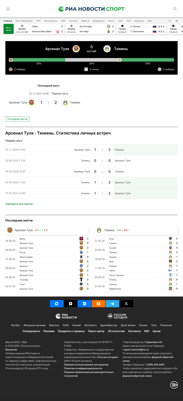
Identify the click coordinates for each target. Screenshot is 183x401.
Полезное (166, 325)
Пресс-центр (96, 331)
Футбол (15, 325)
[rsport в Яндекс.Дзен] (70, 303)
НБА (150, 21)
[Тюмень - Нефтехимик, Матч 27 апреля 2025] (117, 230)
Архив (156, 331)
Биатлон (54, 325)
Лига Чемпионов (24, 21)
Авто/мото (90, 325)
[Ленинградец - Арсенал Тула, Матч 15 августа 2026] (42, 230)
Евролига (139, 21)
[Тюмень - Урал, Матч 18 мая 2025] (124, 230)
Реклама (48, 331)
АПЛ (63, 21)
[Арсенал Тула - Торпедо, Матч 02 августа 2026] (38, 230)
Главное (8, 21)
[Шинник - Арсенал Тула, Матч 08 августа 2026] (40, 230)
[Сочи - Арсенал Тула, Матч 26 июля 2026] (36, 230)
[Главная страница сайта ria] (79, 9)
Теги (154, 325)
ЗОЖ (66, 325)
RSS (146, 331)
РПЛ (38, 21)
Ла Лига (73, 21)
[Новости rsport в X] (126, 303)
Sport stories (128, 325)
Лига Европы (51, 21)
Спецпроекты (31, 331)
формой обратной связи (137, 375)
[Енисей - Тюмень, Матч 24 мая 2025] (126, 230)
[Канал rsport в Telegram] (112, 303)
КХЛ (120, 21)
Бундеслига (99, 21)
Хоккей (76, 325)
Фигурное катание (35, 325)
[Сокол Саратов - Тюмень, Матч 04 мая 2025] (120, 230)
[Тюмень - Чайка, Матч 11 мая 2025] (122, 230)
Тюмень (121, 49)
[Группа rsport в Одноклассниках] (98, 303)
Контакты (134, 331)
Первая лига (59, 93)
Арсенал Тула (57, 49)
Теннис (143, 325)
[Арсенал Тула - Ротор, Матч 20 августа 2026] (44, 230)
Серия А (85, 21)
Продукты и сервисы (71, 331)
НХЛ (128, 21)
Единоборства (108, 325)
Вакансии (11, 349)
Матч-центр (8, 29)
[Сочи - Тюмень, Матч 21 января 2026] (128, 230)
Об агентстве (116, 331)
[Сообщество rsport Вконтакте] (84, 303)
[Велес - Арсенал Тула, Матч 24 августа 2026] (46, 230)
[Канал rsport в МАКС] (56, 303)
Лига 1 (111, 21)
